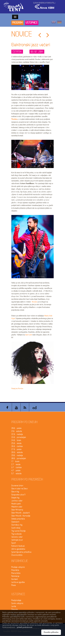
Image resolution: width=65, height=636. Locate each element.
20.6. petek (16, 428)
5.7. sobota (16, 473)
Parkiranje (15, 576)
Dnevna (14, 609)
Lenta (13, 606)
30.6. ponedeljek (18, 458)
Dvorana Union (17, 485)
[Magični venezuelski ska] (47, 35)
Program (17, 22)
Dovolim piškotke (51, 632)
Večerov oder (17, 537)
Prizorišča (15, 570)
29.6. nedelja (17, 455)
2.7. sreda (15, 464)
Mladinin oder (16, 507)
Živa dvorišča (16, 555)
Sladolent (15, 522)
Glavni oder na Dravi (19, 488)
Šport (13, 543)
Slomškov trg (16, 525)
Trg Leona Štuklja (18, 531)
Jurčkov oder (16, 501)
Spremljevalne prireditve (21, 552)
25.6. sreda (16, 443)
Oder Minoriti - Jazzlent (20, 513)
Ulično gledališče (18, 549)
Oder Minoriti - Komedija (20, 516)
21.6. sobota (16, 431)
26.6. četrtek (17, 446)
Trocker (14, 119)
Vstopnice (32, 22)
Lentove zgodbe (18, 582)
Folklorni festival (18, 546)
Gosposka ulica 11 (18, 494)
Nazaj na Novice (17, 388)
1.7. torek (15, 461)
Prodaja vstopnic (18, 567)
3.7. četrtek (16, 467)
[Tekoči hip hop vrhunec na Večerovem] (39, 35)
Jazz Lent (28, 334)
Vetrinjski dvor (17, 540)
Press (13, 585)
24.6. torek (16, 440)
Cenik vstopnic (17, 603)
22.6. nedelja (17, 434)
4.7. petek (16, 470)
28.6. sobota (17, 452)
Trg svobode (16, 534)
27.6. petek (16, 449)
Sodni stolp (15, 528)
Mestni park (16, 504)
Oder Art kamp (17, 510)
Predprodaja (16, 600)
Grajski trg (15, 498)
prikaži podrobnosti (24, 627)
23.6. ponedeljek (18, 437)
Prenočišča (15, 573)
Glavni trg (15, 491)
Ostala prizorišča (18, 519)
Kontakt (14, 579)
